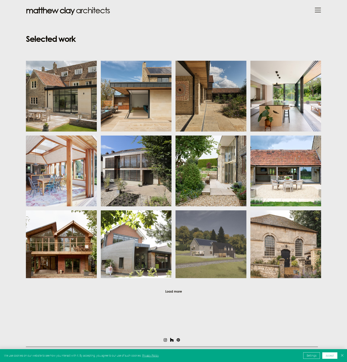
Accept (330, 355)
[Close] (342, 355)
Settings (311, 355)
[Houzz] (172, 340)
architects (68, 10)
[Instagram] (165, 340)
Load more (173, 291)
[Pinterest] (178, 340)
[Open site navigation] (317, 10)
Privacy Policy (150, 355)
